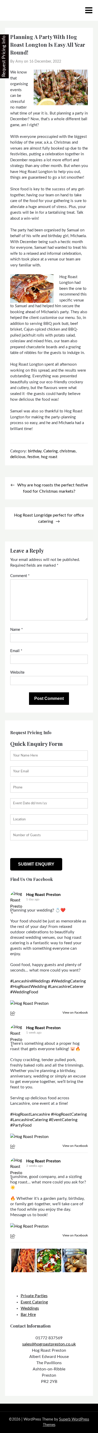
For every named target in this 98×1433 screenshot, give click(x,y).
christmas (68, 451)
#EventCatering (63, 1120)
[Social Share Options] (13, 1013)
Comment (20, 576)
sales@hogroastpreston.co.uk (49, 1344)
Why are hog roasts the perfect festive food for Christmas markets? (52, 488)
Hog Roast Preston (43, 895)
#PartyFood (21, 1125)
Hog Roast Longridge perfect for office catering (49, 518)
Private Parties (34, 1296)
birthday (35, 451)
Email (16, 651)
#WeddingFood (24, 992)
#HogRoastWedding (28, 987)
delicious (18, 457)
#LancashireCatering (29, 1120)
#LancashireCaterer (66, 987)
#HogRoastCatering (69, 1114)
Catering (50, 451)
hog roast (49, 457)
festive (33, 457)
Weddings (30, 1308)
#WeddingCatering (68, 981)
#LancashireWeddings (30, 981)
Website (17, 672)
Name (16, 630)
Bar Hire (28, 1315)
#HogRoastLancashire (30, 1114)
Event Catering (34, 1302)
